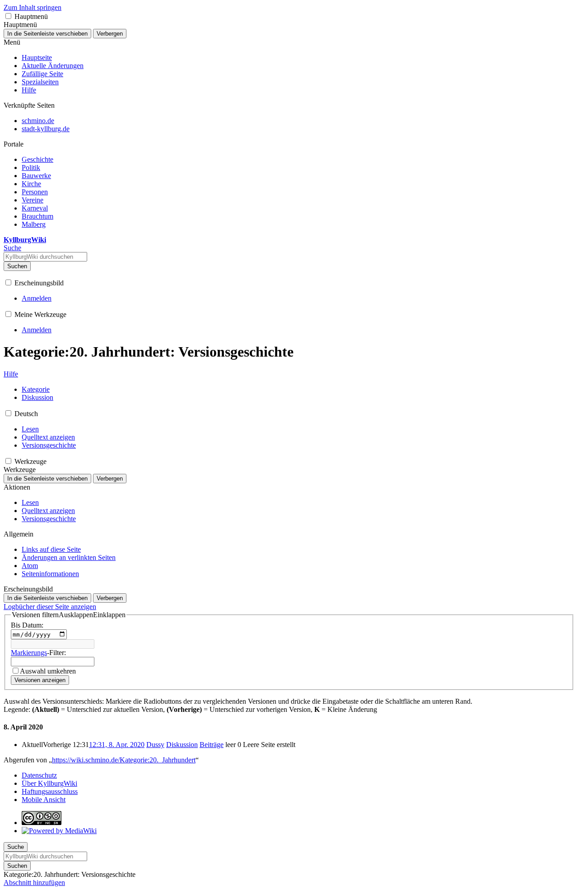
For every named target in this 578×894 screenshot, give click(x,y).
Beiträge (212, 744)
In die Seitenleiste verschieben (47, 33)
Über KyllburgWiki (49, 783)
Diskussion (182, 744)
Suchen (17, 266)
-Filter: (38, 652)
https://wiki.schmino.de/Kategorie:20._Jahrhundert (124, 760)
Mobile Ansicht (43, 799)
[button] (8, 16)
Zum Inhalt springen (32, 7)
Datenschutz (39, 775)
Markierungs (29, 652)
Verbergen (110, 33)
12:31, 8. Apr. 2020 (116, 744)
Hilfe (11, 374)
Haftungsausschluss (50, 791)
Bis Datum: (27, 625)
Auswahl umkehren (48, 671)
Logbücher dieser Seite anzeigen (50, 606)
